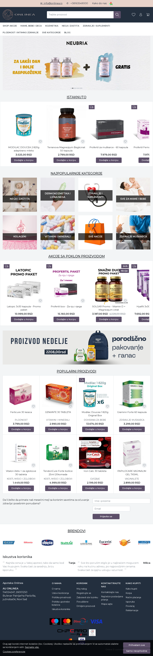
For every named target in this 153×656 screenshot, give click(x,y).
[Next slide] (146, 134)
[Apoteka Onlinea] (19, 15)
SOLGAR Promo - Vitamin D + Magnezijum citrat (108, 308)
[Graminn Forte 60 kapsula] (132, 394)
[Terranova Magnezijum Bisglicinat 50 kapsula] (66, 125)
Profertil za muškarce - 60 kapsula (108, 147)
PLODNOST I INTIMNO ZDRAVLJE (21, 32)
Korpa (129, 593)
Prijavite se (106, 516)
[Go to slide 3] (74, 88)
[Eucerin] (106, 548)
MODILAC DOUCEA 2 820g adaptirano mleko (23, 149)
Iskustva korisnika (61, 609)
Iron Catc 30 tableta (95, 471)
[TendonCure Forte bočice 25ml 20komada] (58, 453)
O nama (56, 588)
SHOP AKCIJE (10, 25)
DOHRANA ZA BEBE (95, 420)
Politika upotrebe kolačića (61, 603)
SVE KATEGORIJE (51, 32)
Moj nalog (81, 588)
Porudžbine (82, 601)
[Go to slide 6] (78, 88)
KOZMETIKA (51, 25)
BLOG (67, 32)
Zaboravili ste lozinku (87, 597)
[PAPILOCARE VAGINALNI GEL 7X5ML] (132, 453)
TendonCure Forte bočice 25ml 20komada (58, 473)
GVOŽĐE (95, 478)
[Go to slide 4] (75, 88)
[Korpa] (148, 15)
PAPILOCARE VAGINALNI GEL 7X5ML (131, 473)
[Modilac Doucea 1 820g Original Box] (95, 394)
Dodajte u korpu (23, 160)
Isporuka (130, 601)
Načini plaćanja (133, 597)
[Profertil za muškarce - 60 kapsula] (109, 125)
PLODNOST (21, 420)
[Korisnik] (141, 15)
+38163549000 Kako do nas (89, 3)
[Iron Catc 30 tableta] (95, 453)
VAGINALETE (132, 478)
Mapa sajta (106, 604)
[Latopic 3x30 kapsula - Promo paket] (24, 284)
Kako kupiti (131, 588)
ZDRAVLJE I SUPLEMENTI (96, 25)
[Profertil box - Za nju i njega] (66, 284)
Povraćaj (130, 606)
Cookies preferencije (14, 651)
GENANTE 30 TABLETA (58, 412)
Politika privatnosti (61, 597)
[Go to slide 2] (72, 88)
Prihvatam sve (137, 645)
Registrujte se (83, 593)
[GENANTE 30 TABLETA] (58, 394)
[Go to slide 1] (71, 88)
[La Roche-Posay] (86, 548)
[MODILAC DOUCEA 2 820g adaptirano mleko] (24, 125)
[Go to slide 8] (81, 88)
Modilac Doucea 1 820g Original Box (95, 414)
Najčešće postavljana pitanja (112, 598)
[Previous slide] (6, 543)
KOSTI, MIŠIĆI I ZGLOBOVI (21, 478)
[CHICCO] (47, 548)
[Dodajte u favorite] (40, 141)
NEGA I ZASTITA (70, 25)
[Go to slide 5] (77, 88)
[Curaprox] (144, 548)
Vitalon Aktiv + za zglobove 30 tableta (21, 473)
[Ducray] (9, 548)
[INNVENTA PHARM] (28, 548)
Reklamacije (132, 610)
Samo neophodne (136, 650)
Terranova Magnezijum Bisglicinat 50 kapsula (66, 149)
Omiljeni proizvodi (85, 606)
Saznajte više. (32, 647)
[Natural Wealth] (125, 548)
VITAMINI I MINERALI (58, 420)
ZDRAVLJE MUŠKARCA (131, 420)
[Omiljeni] (134, 15)
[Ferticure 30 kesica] (21, 394)
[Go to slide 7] (80, 88)
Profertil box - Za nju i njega (66, 306)
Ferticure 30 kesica (21, 412)
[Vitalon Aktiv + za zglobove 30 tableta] (21, 453)
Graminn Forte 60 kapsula (132, 412)
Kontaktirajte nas (110, 592)
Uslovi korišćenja (60, 593)
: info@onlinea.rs (51, 3)
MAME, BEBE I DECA (31, 25)
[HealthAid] (67, 548)
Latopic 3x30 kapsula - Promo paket (24, 308)
